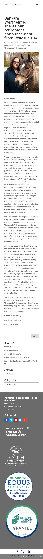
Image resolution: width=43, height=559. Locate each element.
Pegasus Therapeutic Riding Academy (21, 42)
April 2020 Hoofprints (12, 354)
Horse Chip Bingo (11, 350)
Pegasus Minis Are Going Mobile (16, 357)
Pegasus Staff (20, 45)
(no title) (7, 347)
